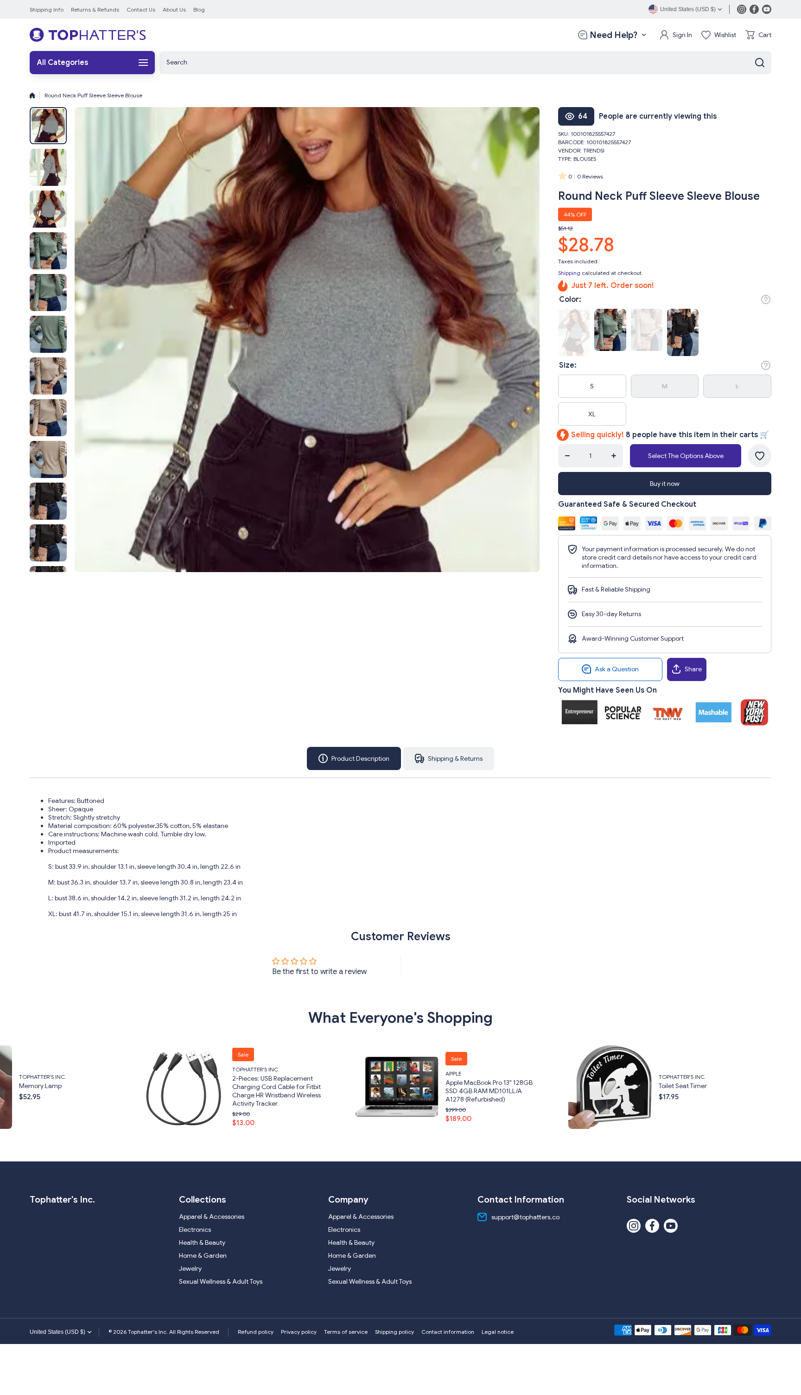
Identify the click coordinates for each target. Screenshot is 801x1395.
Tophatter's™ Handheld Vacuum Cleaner (698, 1091)
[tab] (448, 758)
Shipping (569, 272)
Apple (233, 1073)
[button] (758, 34)
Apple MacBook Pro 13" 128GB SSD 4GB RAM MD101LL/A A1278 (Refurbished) (268, 1090)
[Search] (759, 62)
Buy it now (665, 483)
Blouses (584, 158)
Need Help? (613, 35)
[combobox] (465, 62)
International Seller (682, 1077)
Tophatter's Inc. (35, 1069)
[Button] (765, 299)
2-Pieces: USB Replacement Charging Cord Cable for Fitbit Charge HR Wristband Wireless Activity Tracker (56, 1091)
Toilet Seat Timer (463, 1086)
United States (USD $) (57, 1332)
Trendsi (593, 150)
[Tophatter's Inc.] (88, 35)
